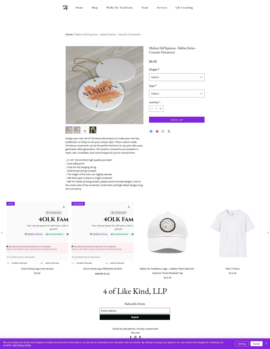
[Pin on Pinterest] (157, 131)
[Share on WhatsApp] (163, 131)
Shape (154, 69)
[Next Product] (268, 233)
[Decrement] (152, 109)
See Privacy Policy (22, 345)
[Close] (266, 343)
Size (152, 86)
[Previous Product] (2, 233)
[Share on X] (169, 131)
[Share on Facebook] (151, 131)
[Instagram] (135, 337)
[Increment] (161, 109)
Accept (256, 343)
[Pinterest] (140, 337)
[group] (135, 241)
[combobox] (177, 77)
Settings (242, 343)
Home (69, 34)
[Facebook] (130, 337)
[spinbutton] (156, 109)
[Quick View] (168, 233)
